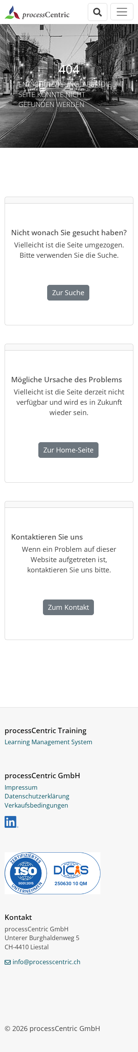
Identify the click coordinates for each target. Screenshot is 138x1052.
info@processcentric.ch (46, 962)
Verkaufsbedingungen (36, 805)
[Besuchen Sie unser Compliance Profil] (69, 873)
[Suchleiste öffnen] (98, 12)
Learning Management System (48, 742)
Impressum (21, 787)
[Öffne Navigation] (121, 11)
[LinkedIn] (11, 822)
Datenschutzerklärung (37, 796)
